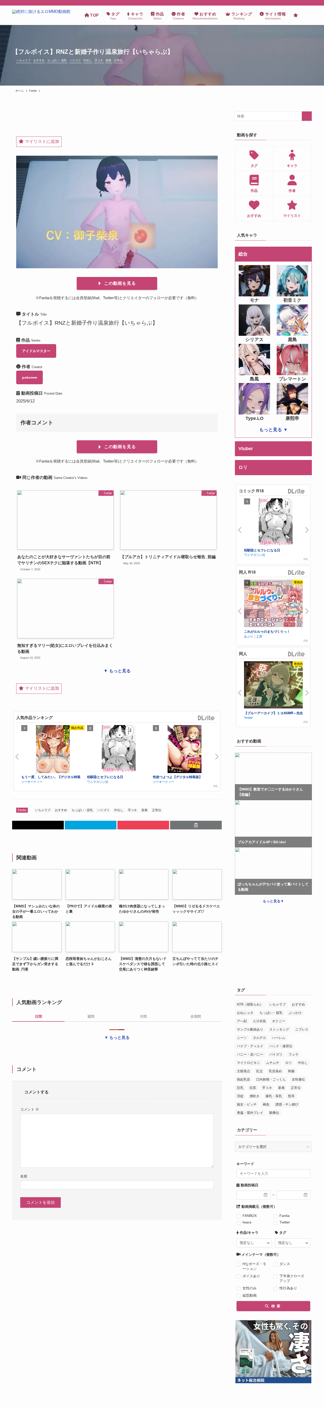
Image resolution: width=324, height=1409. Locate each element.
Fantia (22, 810)
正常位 (118, 60)
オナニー (278, 1021)
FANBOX (249, 1216)
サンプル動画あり (250, 1029)
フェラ (293, 1054)
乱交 (259, 1071)
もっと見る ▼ (273, 429)
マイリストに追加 (41, 141)
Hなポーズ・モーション (254, 1266)
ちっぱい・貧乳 (57, 60)
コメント (29, 1109)
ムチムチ (272, 1063)
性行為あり (288, 1288)
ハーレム (278, 1038)
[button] (38, 825)
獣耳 (291, 1096)
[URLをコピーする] (196, 825)
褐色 (266, 1104)
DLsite (206, 718)
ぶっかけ (295, 1013)
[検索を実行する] (307, 116)
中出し (88, 60)
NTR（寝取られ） (250, 1004)
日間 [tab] (38, 1016)
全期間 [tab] (195, 1016)
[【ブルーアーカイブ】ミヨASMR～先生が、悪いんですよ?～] (275, 685)
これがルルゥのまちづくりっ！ (267, 631)
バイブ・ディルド (250, 1046)
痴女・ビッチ (247, 1104)
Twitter (284, 1222)
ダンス (284, 1264)
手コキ (99, 60)
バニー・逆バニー (250, 1054)
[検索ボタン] (307, 15)
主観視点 (243, 1071)
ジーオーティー (32, 781)
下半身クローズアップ (291, 1278)
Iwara (246, 1222)
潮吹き (254, 1096)
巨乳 (240, 1088)
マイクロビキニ (248, 1063)
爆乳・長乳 (274, 1096)
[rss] (308, 3)
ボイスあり (251, 1276)
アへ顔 (242, 1021)
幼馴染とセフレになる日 (105, 776)
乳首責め (275, 1071)
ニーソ (242, 1038)
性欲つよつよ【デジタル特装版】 (177, 776)
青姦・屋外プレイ (250, 1113)
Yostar (248, 717)
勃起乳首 (243, 1079)
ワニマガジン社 (97, 781)
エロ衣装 (259, 1021)
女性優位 (298, 1079)
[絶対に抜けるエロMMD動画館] (41, 15)
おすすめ (39, 60)
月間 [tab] (143, 1016)
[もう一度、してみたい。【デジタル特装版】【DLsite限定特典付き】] (53, 750)
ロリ (288, 1063)
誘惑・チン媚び (286, 1104)
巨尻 (253, 1088)
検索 (275, 1306)
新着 (108, 60)
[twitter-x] (302, 3)
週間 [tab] (90, 1016)
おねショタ (245, 1013)
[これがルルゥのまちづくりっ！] (275, 604)
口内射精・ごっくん (271, 1079)
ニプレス (301, 1029)
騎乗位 (274, 1113)
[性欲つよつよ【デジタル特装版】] (184, 750)
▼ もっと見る (117, 671)
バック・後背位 (280, 1046)
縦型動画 (249, 1295)
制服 (291, 1071)
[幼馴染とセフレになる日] (118, 750)
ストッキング (279, 1029)
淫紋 (240, 1096)
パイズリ (75, 60)
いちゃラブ (24, 60)
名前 (23, 1176)
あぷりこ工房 (253, 636)
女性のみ (249, 1288)
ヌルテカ (259, 1038)
